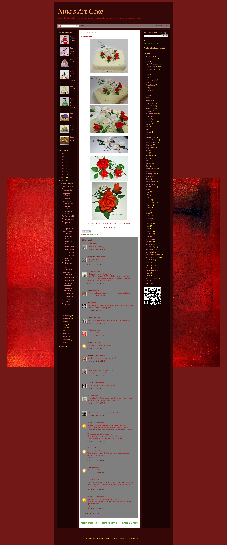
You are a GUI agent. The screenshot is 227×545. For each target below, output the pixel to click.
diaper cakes (150, 108)
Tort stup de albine (68, 278)
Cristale (148, 95)
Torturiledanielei (93, 355)
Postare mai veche (129, 523)
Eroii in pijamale (151, 121)
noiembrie (66, 186)
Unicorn (148, 268)
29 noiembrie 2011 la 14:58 (96, 490)
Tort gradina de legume (67, 212)
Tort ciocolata (150, 249)
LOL (147, 158)
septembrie (66, 319)
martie (65, 336)
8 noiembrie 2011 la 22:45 (96, 460)
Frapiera (148, 132)
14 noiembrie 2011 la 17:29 (96, 473)
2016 (62, 166)
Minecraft (149, 176)
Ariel (147, 72)
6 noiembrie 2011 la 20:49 (96, 403)
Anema (90, 244)
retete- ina (91, 317)
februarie (66, 340)
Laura (89, 290)
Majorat (148, 163)
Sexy (147, 226)
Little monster (150, 155)
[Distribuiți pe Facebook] (90, 231)
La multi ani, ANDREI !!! (67, 190)
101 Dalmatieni (151, 56)
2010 (62, 346)
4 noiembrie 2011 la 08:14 (96, 250)
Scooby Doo (150, 218)
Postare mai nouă (88, 523)
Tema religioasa (151, 239)
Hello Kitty (149, 145)
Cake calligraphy (151, 80)
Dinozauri (149, 111)
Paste (148, 192)
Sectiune (149, 223)
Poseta (148, 208)
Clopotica (149, 90)
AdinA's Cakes (92, 382)
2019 (62, 157)
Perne (148, 197)
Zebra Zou (149, 283)
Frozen (148, 135)
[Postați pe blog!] (85, 231)
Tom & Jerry (150, 244)
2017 (62, 163)
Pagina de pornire (108, 523)
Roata (148, 213)
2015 (62, 169)
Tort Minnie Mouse (72, 38)
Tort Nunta (149, 260)
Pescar (148, 200)
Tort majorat (72, 88)
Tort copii (149, 252)
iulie (64, 325)
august (65, 322)
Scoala (148, 215)
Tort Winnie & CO (68, 216)
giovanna (90, 410)
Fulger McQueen (151, 137)
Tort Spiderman (67, 293)
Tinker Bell (149, 242)
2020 (62, 154)
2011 (62, 181)
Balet (147, 75)
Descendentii (150, 106)
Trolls (147, 262)
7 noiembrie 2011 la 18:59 (96, 416)
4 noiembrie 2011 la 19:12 (96, 336)
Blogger (138, 538)
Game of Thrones (151, 140)
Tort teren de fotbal (66, 223)
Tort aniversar (72, 115)
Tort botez (72, 60)
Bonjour (90, 271)
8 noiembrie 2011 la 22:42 (96, 441)
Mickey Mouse (151, 168)
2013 (62, 175)
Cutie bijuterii (150, 103)
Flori (147, 127)
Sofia (147, 228)
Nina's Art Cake (80, 11)
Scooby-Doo (150, 221)
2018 (62, 160)
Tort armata (66, 198)
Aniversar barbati (151, 67)
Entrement (149, 116)
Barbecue (149, 77)
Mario (147, 166)
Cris (88, 395)
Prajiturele (149, 210)
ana (88, 303)
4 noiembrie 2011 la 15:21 (96, 311)
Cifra (147, 88)
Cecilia (89, 330)
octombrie (66, 316)
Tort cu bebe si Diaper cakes (67, 228)
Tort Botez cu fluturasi (67, 237)
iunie (64, 328)
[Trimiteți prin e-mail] (83, 231)
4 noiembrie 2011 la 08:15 (96, 264)
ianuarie (65, 343)
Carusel (148, 82)
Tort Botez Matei (68, 246)
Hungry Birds (150, 148)
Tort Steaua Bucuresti (66, 300)
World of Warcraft (151, 278)
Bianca (89, 368)
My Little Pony (150, 187)
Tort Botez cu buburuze (67, 259)
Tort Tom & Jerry (68, 252)
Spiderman (149, 231)
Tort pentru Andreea (66, 195)
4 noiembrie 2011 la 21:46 (96, 361)
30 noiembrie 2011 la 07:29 (96, 509)
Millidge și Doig (151, 174)
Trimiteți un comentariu (93, 513)
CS (147, 98)
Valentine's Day (151, 270)
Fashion (148, 124)
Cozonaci (149, 93)
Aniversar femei (92, 235)
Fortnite (148, 129)
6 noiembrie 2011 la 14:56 (96, 388)
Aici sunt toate (150, 59)
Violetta (148, 273)
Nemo (148, 189)
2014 (62, 172)
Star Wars (149, 234)
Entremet (149, 119)
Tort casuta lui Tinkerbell (67, 284)
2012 (62, 178)
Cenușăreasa (150, 85)
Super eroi (149, 236)
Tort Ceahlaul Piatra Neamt (67, 269)
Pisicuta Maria (150, 202)
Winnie (148, 276)
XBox (147, 281)
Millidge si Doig (151, 171)
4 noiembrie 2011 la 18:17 (96, 323)
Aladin (148, 61)
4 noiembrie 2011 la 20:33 (96, 348)
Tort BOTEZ (150, 247)
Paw (147, 195)
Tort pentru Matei (68, 219)
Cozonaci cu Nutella (72, 139)
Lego (147, 153)
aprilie (65, 334)
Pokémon (149, 205)
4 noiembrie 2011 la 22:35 (96, 376)
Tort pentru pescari (66, 207)
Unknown (90, 343)
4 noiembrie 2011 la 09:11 (96, 296)
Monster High (150, 184)
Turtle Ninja (149, 265)
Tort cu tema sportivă (153, 255)
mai (64, 331)
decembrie (66, 183)
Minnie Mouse (150, 181)
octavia (90, 467)
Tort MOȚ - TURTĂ (152, 257)
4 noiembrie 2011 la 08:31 (96, 283)
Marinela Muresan (93, 256)
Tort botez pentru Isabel (72, 128)
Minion (148, 179)
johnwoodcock (122, 538)
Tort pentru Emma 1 (72, 50)
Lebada (148, 150)
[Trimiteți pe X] (87, 231)
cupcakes (149, 101)
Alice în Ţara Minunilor (153, 64)
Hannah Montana (151, 142)
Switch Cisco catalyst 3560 (67, 202)
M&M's (148, 161)
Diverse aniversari (152, 114)
